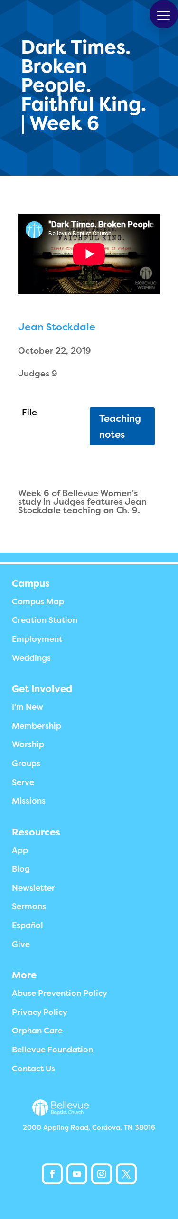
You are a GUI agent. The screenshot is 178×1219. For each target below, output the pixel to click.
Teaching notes (120, 426)
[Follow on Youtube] (76, 1173)
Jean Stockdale (56, 327)
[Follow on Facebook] (52, 1173)
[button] (164, 14)
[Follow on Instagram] (101, 1173)
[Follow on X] (126, 1173)
